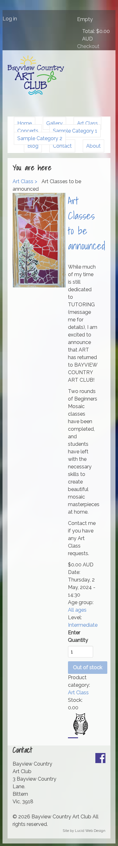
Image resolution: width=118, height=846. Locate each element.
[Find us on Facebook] (100, 761)
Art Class (87, 123)
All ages (77, 610)
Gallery (54, 123)
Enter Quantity (78, 636)
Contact (62, 146)
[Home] (36, 93)
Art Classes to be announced (86, 223)
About (93, 146)
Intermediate (83, 625)
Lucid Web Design (90, 830)
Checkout (88, 46)
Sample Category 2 (39, 138)
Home (24, 123)
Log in (10, 19)
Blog (32, 146)
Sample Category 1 (75, 131)
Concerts (27, 131)
